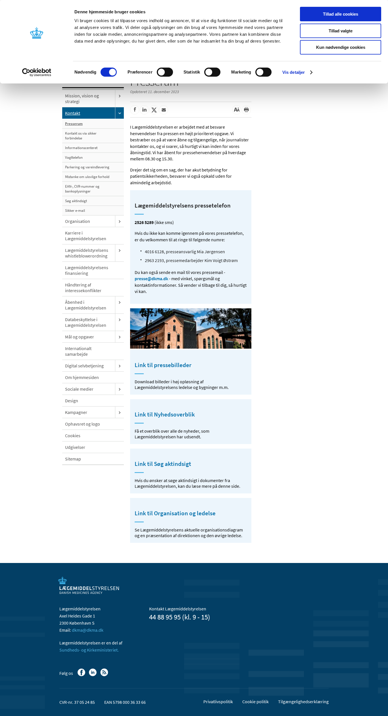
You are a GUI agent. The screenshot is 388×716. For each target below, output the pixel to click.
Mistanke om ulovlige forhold (87, 176)
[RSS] (104, 675)
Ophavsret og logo (82, 424)
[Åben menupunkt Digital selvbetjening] (119, 365)
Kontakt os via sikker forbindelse (81, 136)
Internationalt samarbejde (78, 351)
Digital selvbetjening (84, 366)
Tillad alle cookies (340, 14)
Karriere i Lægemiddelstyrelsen (85, 235)
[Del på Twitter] (153, 109)
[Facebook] (82, 675)
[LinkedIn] (93, 675)
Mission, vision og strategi (82, 98)
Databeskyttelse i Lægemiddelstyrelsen (85, 322)
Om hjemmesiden (82, 377)
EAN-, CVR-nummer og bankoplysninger (82, 189)
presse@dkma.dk (151, 278)
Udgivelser (75, 447)
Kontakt (72, 113)
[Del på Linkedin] (144, 109)
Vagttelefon (74, 157)
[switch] (165, 72)
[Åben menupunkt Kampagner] (119, 412)
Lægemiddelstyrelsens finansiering (86, 270)
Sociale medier (79, 389)
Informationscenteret (81, 147)
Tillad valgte (340, 30)
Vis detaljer (293, 72)
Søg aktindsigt (76, 200)
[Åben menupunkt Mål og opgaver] (119, 336)
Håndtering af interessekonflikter (83, 287)
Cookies (72, 435)
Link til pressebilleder (163, 365)
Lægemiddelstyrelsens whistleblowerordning (86, 253)
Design (71, 400)
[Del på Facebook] (134, 109)
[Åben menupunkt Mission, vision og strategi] (119, 95)
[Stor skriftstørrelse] (236, 109)
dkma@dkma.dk (87, 630)
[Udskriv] (246, 109)
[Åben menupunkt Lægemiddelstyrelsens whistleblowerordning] (119, 250)
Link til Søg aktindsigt (163, 464)
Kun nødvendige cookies (340, 47)
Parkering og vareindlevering (87, 167)
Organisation (77, 221)
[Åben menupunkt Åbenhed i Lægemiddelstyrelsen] (119, 302)
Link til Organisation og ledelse (175, 513)
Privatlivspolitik (218, 701)
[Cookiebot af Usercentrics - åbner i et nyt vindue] (37, 72)
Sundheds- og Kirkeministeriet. (89, 650)
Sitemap (73, 459)
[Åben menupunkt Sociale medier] (119, 389)
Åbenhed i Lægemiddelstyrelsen (85, 305)
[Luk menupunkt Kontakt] (119, 113)
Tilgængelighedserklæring (303, 701)
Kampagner (76, 412)
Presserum (74, 123)
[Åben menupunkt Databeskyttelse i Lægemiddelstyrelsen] (119, 319)
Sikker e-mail (75, 210)
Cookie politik (255, 701)
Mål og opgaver (79, 337)
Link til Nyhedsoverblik (165, 414)
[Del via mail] (163, 109)
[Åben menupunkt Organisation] (119, 221)
